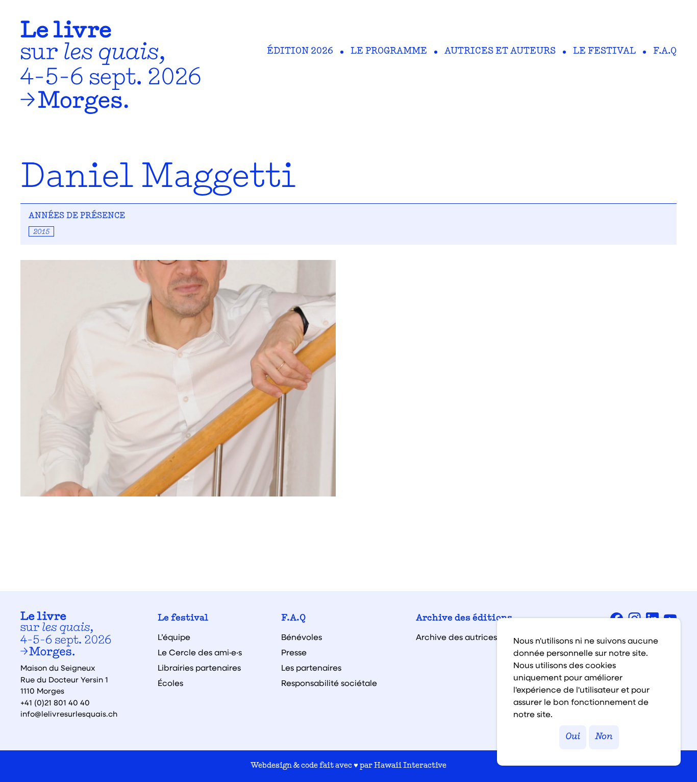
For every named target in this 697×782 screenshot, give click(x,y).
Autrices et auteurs (500, 51)
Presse (294, 652)
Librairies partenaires (199, 667)
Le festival (604, 51)
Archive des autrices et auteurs (477, 637)
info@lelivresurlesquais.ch (68, 713)
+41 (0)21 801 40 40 (55, 702)
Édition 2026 (300, 51)
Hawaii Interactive (410, 766)
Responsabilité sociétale (329, 683)
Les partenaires (311, 667)
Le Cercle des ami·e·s (200, 652)
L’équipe (174, 637)
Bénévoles (301, 637)
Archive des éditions (464, 618)
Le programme (389, 51)
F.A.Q (665, 51)
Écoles (170, 683)
